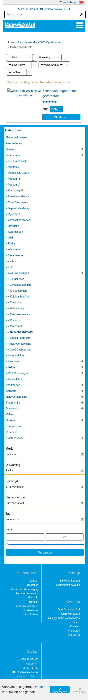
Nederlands (45, 519)
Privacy (75, 622)
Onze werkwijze (70, 613)
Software (11, 391)
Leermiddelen (16, 355)
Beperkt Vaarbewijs (19, 208)
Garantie (33, 597)
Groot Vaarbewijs (18, 202)
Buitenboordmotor (21, 332)
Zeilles (12, 261)
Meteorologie (15, 255)
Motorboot (16, 326)
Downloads (12, 408)
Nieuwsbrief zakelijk (68, 584)
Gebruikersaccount (27, 606)
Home (11, 42)
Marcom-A (14, 184)
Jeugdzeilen (17, 279)
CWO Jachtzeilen (20, 349)
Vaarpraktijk (13, 402)
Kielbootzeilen (18, 290)
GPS (11, 237)
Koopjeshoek (13, 426)
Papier (45, 470)
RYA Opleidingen (18, 373)
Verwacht (11, 432)
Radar (11, 243)
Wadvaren (14, 249)
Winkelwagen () (73, 2)
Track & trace (30, 614)
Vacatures (74, 630)
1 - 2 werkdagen (45, 486)
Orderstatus (31, 610)
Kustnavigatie (16, 190)
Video (9, 414)
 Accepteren (59, 690)
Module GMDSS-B (19, 172)
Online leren (15, 379)
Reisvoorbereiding (20, 343)
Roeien (14, 320)
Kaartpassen (15, 231)
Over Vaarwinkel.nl (69, 609)
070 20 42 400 (29, 9)
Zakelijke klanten (70, 580)
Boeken (10, 149)
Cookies (75, 626)
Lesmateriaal (26, 42)
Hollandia (45, 454)
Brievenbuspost (45, 503)
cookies (40, 687)
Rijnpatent (14, 214)
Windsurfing (17, 308)
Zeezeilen (15, 302)
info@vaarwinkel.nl (54, 9)
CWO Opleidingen (50, 42)
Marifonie (13, 167)
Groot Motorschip (20, 337)
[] (73, 634)
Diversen (11, 420)
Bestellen (32, 584)
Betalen (33, 601)
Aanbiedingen (14, 143)
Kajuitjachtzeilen (19, 296)
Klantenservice (15, 438)
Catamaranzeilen (20, 314)
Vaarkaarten (13, 385)
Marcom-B (14, 178)
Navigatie (13, 226)
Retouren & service (27, 593)
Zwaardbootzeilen (20, 284)
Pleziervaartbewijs (18, 196)
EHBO (12, 267)
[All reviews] (49, 102)
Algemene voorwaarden (66, 618)
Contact (33, 580)
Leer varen (14, 361)
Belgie (11, 367)
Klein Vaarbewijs (17, 161)
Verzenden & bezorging (24, 589)
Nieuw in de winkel (16, 137)
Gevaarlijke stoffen (19, 220)
